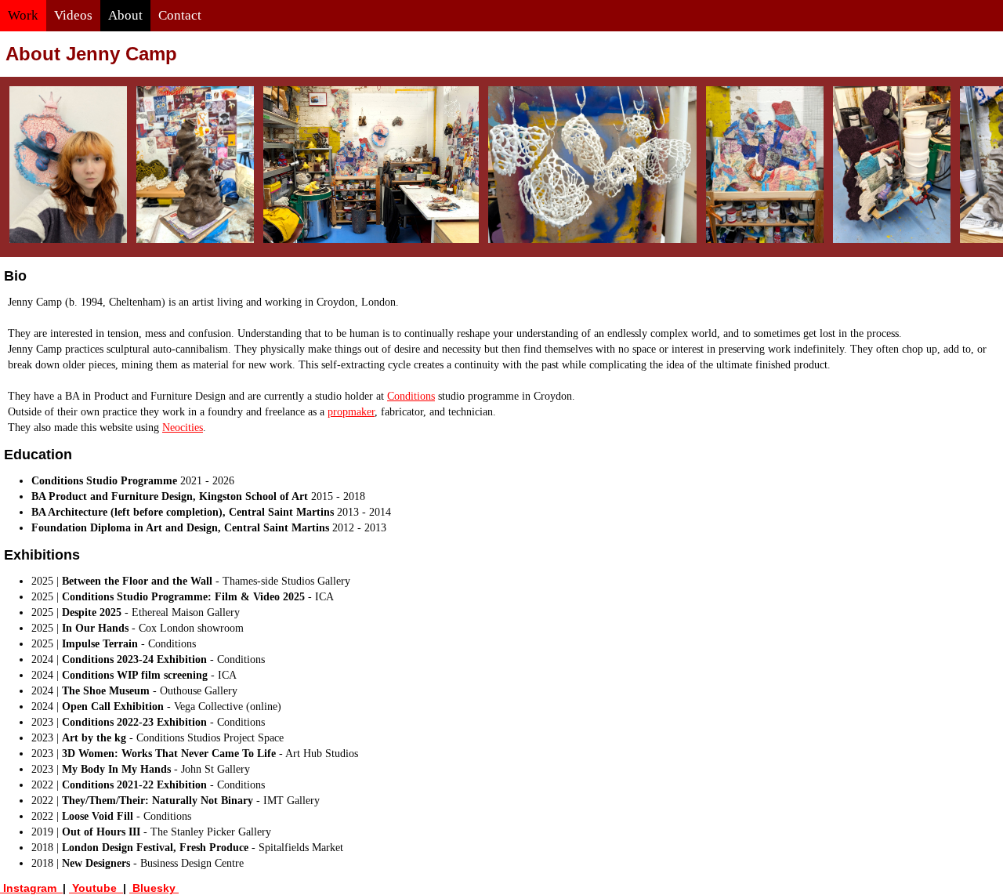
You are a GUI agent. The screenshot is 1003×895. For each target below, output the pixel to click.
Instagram (31, 888)
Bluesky (154, 888)
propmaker (351, 412)
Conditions (411, 396)
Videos (73, 15)
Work (23, 15)
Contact (179, 15)
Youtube (96, 888)
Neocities (182, 427)
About (125, 15)
